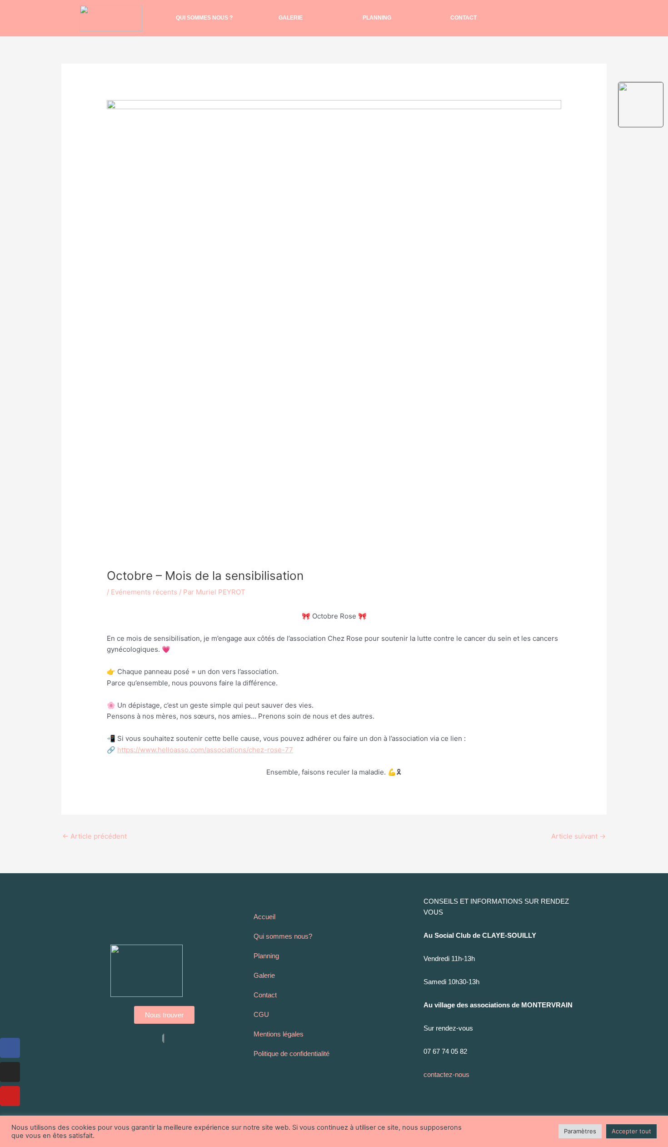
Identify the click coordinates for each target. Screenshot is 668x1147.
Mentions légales (279, 1034)
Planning (377, 18)
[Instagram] (10, 1072)
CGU (261, 1014)
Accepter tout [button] (631, 1131)
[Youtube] (10, 1096)
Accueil (264, 917)
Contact (463, 18)
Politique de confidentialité (291, 1053)
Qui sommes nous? (283, 936)
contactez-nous (446, 1074)
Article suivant (578, 836)
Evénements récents (144, 592)
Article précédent (94, 836)
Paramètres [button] (580, 1131)
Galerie (291, 18)
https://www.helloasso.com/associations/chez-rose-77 (205, 749)
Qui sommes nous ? (204, 18)
